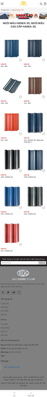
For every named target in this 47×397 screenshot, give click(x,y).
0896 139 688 (15, 352)
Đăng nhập (5, 328)
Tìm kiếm (4, 324)
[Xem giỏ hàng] (45, 3)
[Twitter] (8, 292)
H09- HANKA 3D (7, 177)
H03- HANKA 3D (30, 214)
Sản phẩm (5, 311)
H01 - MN (4, 140)
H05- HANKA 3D (7, 214)
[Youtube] (14, 292)
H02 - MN (27, 66)
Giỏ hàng (4, 335)
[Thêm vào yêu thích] (20, 60)
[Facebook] (3, 292)
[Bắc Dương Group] (23, 3)
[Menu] (2, 4)
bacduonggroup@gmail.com (17, 348)
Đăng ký (42, 263)
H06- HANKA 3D (30, 177)
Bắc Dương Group (12, 367)
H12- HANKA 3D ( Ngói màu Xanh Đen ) (34, 141)
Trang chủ (5, 303)
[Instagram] (19, 292)
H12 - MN (27, 103)
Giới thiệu (4, 307)
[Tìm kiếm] (41, 4)
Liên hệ (3, 314)
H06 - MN (4, 103)
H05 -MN (4, 66)
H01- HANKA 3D (6, 251)
